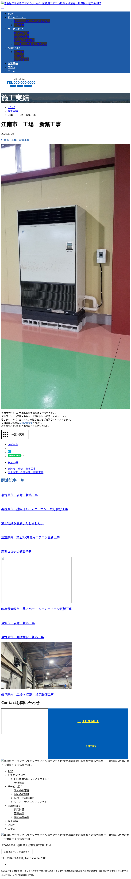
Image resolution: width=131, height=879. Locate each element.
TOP (10, 13)
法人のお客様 (21, 32)
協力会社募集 (21, 59)
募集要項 (19, 55)
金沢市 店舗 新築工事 (18, 623)
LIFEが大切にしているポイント (32, 21)
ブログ (11, 67)
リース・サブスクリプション (30, 44)
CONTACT (12, 90)
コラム (11, 71)
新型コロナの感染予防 (16, 551)
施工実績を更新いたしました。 (22, 523)
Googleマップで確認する (17, 851)
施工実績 (13, 63)
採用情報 (19, 52)
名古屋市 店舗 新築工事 (19, 495)
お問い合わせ (26, 422)
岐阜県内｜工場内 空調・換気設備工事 (27, 694)
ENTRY (90, 746)
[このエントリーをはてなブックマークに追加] (9, 452)
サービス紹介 (15, 29)
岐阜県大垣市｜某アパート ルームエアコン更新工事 (36, 609)
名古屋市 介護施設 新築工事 (22, 637)
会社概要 (19, 25)
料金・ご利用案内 (24, 40)
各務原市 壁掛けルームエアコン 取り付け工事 (34, 509)
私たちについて (17, 17)
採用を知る (14, 48)
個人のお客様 (21, 36)
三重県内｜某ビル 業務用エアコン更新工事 (30, 537)
